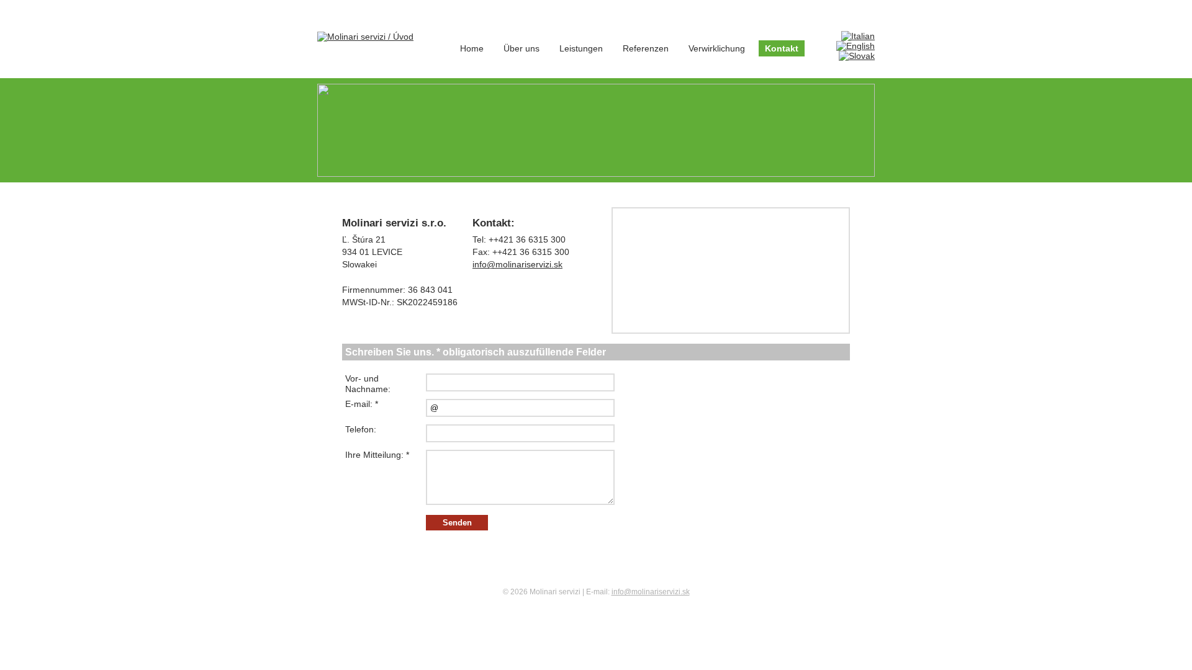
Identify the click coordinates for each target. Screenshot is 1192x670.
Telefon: (360, 429)
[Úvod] (365, 36)
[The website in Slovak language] (857, 56)
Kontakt (781, 48)
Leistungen (581, 48)
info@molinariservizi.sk (517, 264)
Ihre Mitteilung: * (377, 455)
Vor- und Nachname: (368, 383)
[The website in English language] (855, 46)
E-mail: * (361, 404)
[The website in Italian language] (858, 36)
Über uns (521, 48)
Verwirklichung (717, 48)
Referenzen (646, 48)
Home (472, 48)
